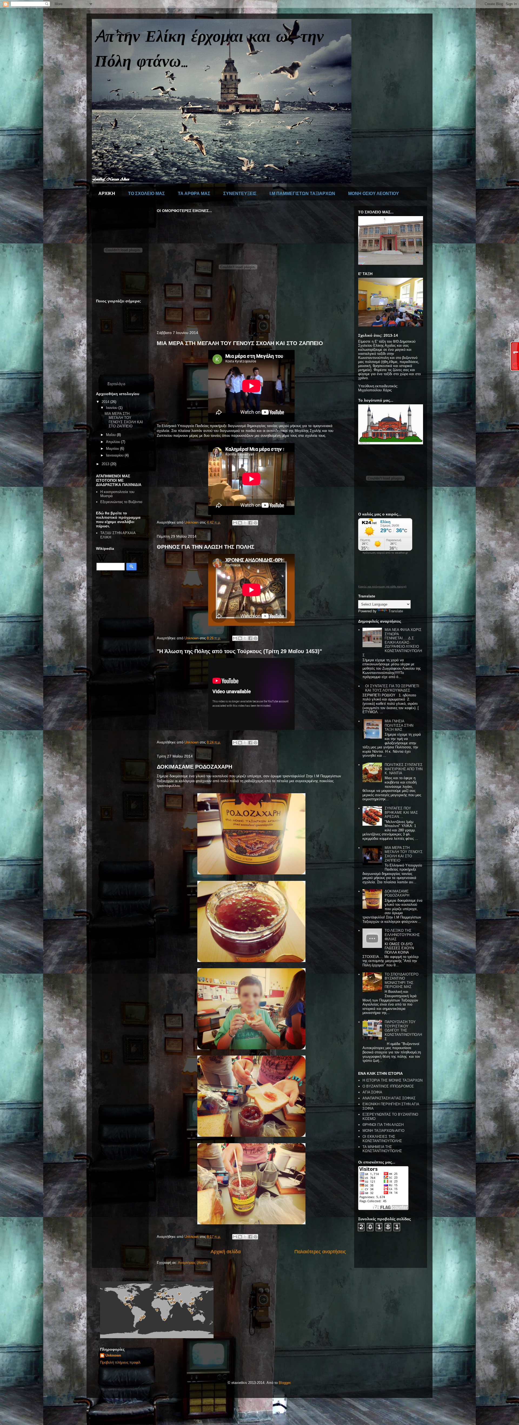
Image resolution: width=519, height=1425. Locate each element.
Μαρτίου (113, 449)
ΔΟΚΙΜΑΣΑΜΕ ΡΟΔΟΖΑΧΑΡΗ (194, 767)
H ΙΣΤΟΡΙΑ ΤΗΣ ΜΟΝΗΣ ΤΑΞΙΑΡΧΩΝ (392, 1080)
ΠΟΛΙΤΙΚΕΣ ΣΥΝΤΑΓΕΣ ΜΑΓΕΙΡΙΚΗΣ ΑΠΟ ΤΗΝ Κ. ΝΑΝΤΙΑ (403, 769)
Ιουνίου (112, 408)
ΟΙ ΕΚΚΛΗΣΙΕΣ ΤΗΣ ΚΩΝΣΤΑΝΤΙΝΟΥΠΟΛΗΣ (382, 1139)
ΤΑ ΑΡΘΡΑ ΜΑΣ (194, 193)
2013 (106, 464)
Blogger (284, 1383)
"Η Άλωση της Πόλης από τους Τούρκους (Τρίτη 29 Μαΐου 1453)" (239, 651)
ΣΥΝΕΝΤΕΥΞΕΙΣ (240, 193)
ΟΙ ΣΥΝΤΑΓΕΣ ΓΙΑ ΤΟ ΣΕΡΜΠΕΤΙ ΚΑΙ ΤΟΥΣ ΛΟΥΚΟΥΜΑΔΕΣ (392, 688)
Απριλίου (113, 442)
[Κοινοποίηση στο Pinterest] (255, 522)
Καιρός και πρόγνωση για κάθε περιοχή (382, 586)
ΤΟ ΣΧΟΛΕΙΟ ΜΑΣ (146, 193)
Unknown (113, 1355)
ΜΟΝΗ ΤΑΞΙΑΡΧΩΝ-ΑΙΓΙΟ (383, 1131)
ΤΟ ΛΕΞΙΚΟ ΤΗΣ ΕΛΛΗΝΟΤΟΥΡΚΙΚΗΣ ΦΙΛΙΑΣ (402, 934)
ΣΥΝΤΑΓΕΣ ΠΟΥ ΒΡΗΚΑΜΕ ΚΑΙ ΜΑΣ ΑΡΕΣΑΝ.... (401, 812)
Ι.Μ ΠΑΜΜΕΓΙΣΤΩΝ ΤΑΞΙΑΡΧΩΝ (302, 193)
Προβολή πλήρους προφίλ (120, 1362)
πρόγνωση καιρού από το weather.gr (385, 552)
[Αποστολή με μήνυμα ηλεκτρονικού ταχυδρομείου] (235, 522)
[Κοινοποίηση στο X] (245, 522)
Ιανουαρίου (115, 455)
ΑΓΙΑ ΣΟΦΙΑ (372, 1092)
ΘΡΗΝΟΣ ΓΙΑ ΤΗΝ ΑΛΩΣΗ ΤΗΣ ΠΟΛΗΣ (205, 547)
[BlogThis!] (240, 522)
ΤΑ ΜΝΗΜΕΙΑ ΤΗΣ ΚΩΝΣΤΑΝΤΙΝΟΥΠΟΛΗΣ (382, 1149)
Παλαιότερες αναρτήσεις (320, 1251)
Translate (395, 611)
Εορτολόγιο (116, 384)
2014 (106, 402)
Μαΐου (111, 435)
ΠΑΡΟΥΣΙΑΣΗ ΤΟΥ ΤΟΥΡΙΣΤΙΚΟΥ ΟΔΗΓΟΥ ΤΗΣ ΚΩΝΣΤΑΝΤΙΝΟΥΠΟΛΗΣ (403, 1030)
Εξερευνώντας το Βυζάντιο (121, 502)
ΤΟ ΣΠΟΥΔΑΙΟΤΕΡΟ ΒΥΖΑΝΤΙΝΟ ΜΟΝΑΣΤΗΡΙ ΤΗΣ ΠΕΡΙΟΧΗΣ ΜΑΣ (401, 980)
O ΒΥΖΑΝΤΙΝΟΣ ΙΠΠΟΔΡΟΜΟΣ (388, 1086)
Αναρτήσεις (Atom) (192, 1263)
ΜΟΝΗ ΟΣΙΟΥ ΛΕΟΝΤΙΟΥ (373, 193)
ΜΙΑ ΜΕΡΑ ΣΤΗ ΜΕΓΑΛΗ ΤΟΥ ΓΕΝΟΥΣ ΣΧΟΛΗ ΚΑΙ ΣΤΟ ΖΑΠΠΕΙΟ (240, 343)
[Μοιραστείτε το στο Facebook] (250, 522)
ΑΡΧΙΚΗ (106, 193)
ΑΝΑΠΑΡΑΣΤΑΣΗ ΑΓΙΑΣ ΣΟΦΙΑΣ (388, 1098)
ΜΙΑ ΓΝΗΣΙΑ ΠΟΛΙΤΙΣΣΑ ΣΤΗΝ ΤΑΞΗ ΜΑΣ (399, 725)
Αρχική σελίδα (226, 1251)
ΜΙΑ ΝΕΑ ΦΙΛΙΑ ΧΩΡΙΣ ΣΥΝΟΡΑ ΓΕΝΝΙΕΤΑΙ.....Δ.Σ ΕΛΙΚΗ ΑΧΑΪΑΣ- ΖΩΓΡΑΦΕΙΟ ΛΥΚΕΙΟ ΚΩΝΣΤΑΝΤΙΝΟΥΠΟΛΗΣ (392, 642)
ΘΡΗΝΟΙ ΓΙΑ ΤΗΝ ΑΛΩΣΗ (383, 1125)
